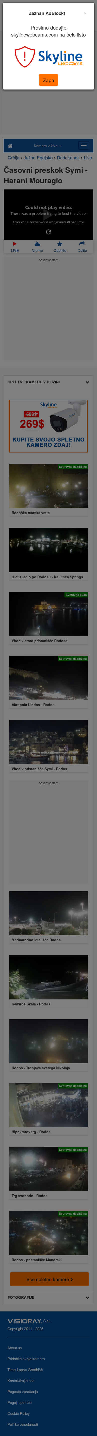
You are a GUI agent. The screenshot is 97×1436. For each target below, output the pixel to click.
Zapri (48, 80)
